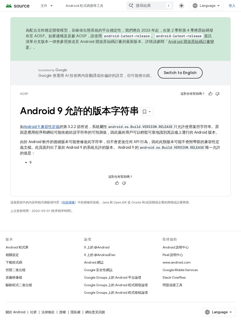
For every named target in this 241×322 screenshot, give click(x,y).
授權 (62, 312)
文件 (44, 6)
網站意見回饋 (95, 312)
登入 (232, 6)
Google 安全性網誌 (98, 270)
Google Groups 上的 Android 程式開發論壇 (116, 285)
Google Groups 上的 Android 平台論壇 (112, 277)
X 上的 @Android (96, 247)
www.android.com (177, 262)
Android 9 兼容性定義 (42, 126)
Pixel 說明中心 (173, 255)
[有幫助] (210, 93)
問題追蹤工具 (172, 285)
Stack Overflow (174, 277)
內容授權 (68, 202)
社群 (33, 312)
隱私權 (75, 312)
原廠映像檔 (14, 277)
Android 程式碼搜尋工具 (84, 6)
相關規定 (12, 255)
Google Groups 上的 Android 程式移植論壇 (116, 292)
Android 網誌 (94, 262)
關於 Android (15, 312)
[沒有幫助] (217, 93)
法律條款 (48, 312)
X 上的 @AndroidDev (99, 255)
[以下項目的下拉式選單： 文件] (53, 5)
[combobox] (149, 5)
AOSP (24, 94)
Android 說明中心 (176, 247)
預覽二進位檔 (15, 270)
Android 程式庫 (17, 247)
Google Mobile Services (180, 270)
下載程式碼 (14, 262)
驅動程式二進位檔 (19, 285)
